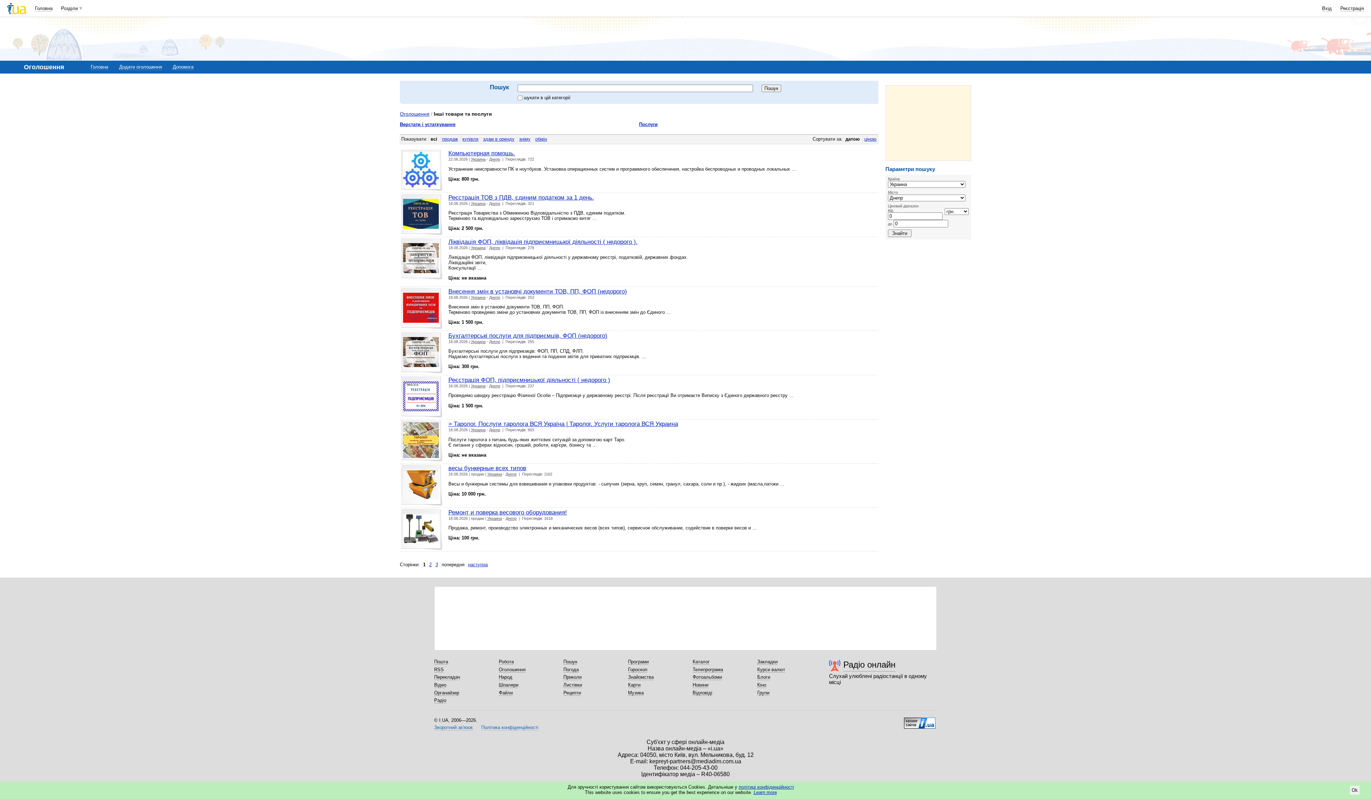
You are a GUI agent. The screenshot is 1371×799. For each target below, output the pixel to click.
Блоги (763, 677)
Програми (638, 661)
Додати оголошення (140, 67)
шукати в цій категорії (547, 97)
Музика (636, 692)
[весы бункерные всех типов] (422, 485)
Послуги (648, 124)
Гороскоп (637, 669)
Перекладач (447, 677)
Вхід (1327, 8)
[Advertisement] (928, 123)
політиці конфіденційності (766, 787)
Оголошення (415, 114)
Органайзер (446, 692)
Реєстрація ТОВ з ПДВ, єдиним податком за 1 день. (521, 197)
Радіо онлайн (869, 664)
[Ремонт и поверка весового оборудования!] (422, 530)
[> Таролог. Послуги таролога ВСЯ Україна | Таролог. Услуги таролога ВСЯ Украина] (422, 441)
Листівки (572, 685)
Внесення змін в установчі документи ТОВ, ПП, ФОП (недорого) (537, 291)
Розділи (69, 8)
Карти (634, 685)
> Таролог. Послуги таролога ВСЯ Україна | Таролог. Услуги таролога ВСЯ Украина (563, 423)
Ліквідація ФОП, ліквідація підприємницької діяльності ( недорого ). (543, 241)
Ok (1355, 790)
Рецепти (572, 692)
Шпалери (508, 685)
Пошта (441, 661)
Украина (478, 159)
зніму (525, 139)
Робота (506, 661)
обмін (541, 139)
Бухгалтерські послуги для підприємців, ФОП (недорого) (527, 335)
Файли (506, 692)
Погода (571, 669)
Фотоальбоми (707, 677)
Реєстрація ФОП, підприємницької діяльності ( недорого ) (529, 379)
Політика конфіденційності (509, 727)
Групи (763, 692)
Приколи (572, 677)
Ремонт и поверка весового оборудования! (507, 512)
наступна (478, 564)
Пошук (570, 661)
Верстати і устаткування (428, 124)
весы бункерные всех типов (487, 468)
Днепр (494, 159)
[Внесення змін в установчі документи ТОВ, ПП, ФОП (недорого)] (422, 309)
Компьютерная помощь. (481, 153)
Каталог (701, 661)
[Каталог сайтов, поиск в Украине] (919, 720)
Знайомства (641, 677)
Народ (505, 677)
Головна (43, 8)
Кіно (761, 685)
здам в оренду (498, 139)
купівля (470, 139)
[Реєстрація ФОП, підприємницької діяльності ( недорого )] (422, 397)
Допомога (183, 67)
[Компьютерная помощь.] (422, 170)
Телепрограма (708, 669)
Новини (700, 685)
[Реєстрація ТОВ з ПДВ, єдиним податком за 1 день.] (422, 215)
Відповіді (702, 692)
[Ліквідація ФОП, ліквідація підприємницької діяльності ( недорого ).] (422, 259)
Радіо (440, 700)
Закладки (767, 661)
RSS (439, 669)
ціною (870, 139)
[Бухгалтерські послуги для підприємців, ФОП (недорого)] (422, 353)
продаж (450, 139)
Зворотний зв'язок (453, 727)
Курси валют (771, 669)
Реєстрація (1352, 8)
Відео (440, 685)
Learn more (765, 792)
